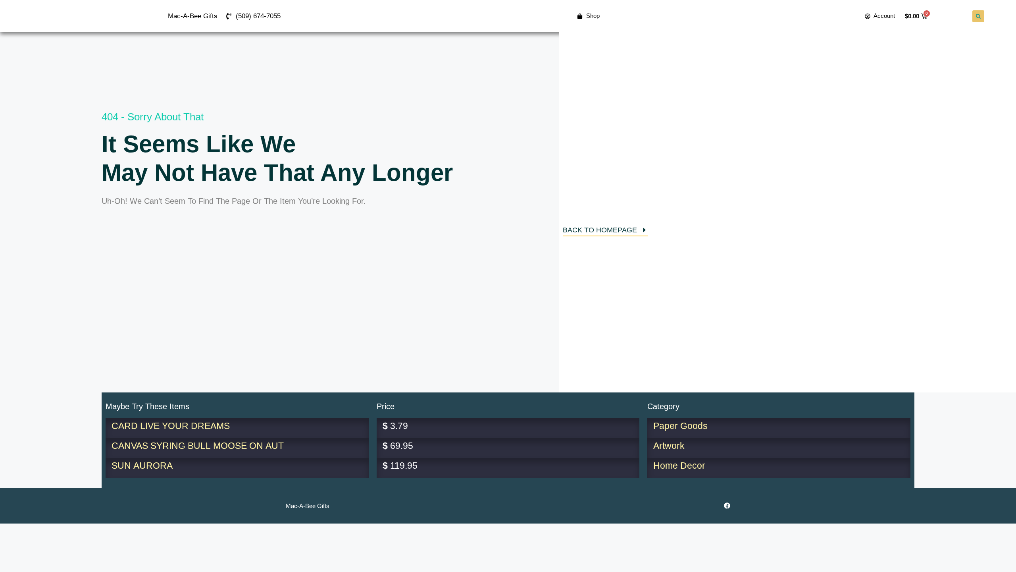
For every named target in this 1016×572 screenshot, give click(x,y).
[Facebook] (727, 505)
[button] (978, 16)
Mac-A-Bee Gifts (192, 16)
